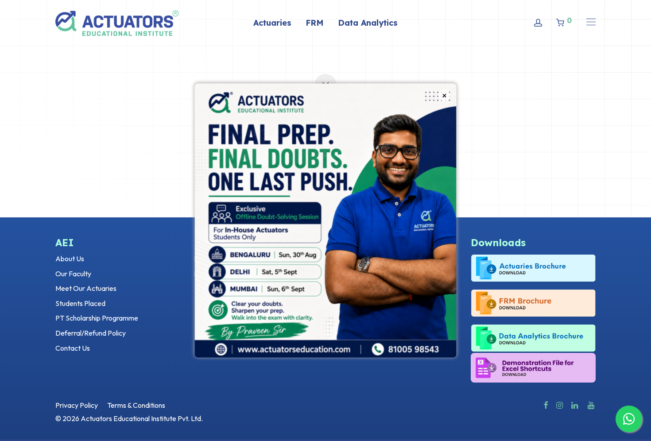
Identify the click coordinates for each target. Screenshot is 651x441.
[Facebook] (545, 404)
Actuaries (272, 23)
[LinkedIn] (575, 404)
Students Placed (80, 303)
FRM (315, 23)
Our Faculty (73, 273)
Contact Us (72, 348)
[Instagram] (559, 404)
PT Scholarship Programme (96, 317)
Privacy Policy (76, 405)
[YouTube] (592, 404)
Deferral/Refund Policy (90, 333)
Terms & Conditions (136, 405)
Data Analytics (368, 23)
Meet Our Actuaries (85, 288)
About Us (69, 258)
